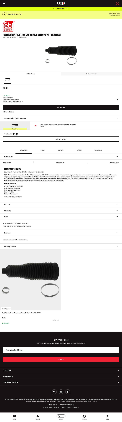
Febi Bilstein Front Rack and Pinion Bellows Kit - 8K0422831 (58, 124)
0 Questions (22, 37)
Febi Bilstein (6, 309)
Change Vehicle (115, 15)
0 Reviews (13, 37)
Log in (29, 226)
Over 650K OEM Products (61, 9)
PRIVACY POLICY (53, 405)
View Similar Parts (114, 13)
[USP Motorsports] (62, 3)
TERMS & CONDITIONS (67, 405)
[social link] (54, 391)
